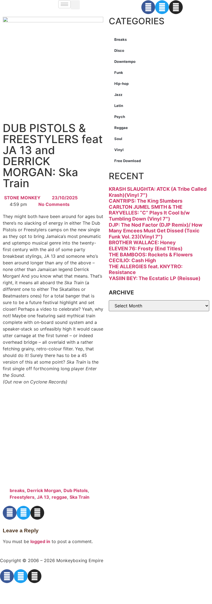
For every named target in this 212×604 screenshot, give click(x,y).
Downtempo (125, 61)
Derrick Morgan (44, 490)
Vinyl (119, 149)
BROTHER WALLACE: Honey (142, 242)
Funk (118, 72)
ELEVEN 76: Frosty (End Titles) (145, 248)
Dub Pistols (75, 490)
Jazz (118, 94)
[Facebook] (148, 7)
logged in (40, 541)
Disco (119, 50)
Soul (118, 138)
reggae (59, 497)
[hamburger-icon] (64, 4)
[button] (75, 4)
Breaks (120, 39)
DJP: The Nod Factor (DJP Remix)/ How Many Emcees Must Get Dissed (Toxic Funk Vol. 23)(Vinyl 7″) (155, 231)
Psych (119, 116)
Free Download (127, 161)
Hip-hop (121, 83)
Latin (118, 105)
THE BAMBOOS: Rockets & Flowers (151, 254)
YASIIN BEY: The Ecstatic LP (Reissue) (154, 278)
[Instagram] (176, 7)
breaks (17, 490)
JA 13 (43, 497)
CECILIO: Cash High (132, 260)
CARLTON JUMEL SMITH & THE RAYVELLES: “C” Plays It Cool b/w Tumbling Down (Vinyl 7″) (149, 213)
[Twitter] (162, 7)
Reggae (121, 127)
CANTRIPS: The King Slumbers (145, 201)
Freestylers (22, 497)
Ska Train (79, 497)
